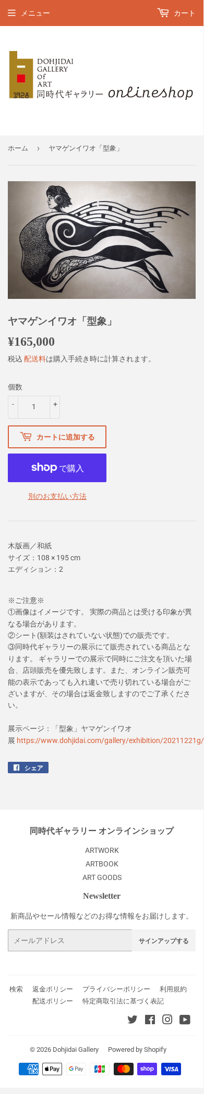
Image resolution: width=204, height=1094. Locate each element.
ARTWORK (102, 850)
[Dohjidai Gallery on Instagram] (167, 1021)
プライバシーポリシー (116, 989)
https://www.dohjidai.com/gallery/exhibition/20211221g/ (110, 740)
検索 (16, 989)
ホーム (18, 148)
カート (184, 13)
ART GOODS (102, 877)
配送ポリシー (52, 1001)
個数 (15, 387)
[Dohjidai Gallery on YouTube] (184, 1021)
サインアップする (164, 941)
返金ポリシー (52, 989)
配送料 (35, 359)
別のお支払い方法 (57, 496)
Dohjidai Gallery (76, 1049)
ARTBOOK (102, 864)
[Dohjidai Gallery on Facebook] (150, 1021)
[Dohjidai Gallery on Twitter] (132, 1021)
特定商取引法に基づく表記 (123, 1001)
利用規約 (173, 989)
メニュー (35, 13)
